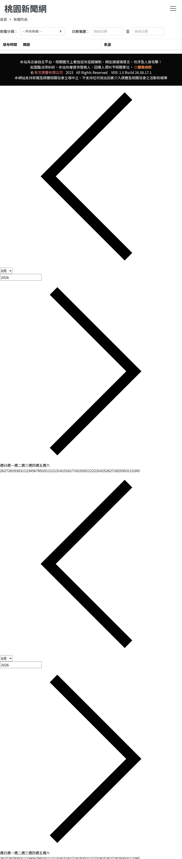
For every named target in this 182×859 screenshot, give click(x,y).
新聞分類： (9, 31)
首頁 (3, 19)
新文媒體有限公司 (48, 72)
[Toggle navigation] (173, 8)
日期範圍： (81, 31)
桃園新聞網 (25, 8)
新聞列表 (21, 19)
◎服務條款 (143, 67)
